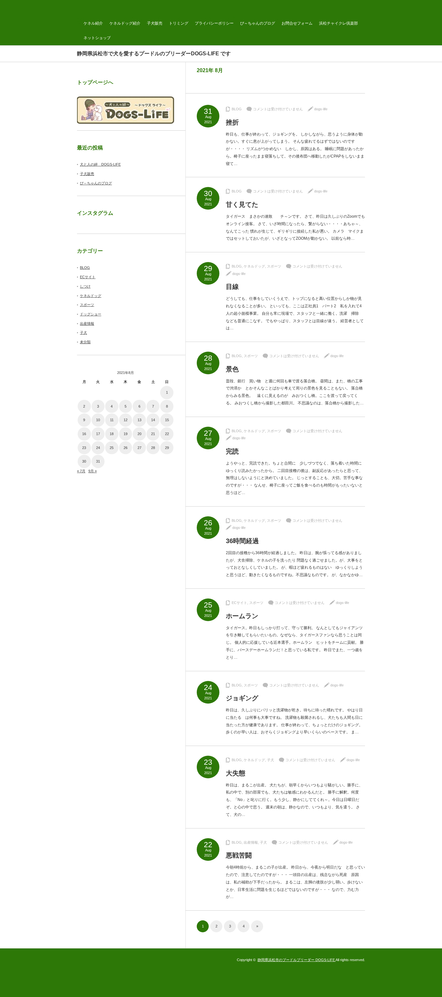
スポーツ (274, 266)
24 (98, 448)
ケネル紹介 (93, 23)
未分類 (85, 342)
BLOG (237, 109)
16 (84, 434)
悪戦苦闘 (239, 855)
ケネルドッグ (254, 266)
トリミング (178, 23)
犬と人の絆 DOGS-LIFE (100, 164)
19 (125, 434)
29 (167, 448)
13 (139, 420)
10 (98, 420)
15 (167, 420)
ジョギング (242, 698)
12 (125, 420)
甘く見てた (242, 204)
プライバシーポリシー (214, 23)
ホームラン (242, 615)
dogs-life (320, 109)
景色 (232, 369)
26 (125, 448)
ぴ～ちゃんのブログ (257, 23)
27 (139, 448)
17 (98, 434)
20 (139, 434)
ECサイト (239, 603)
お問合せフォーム (297, 23)
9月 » (92, 471)
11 (112, 420)
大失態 (235, 773)
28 (153, 448)
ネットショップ (97, 38)
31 (98, 461)
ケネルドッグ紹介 (124, 23)
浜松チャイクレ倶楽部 (338, 23)
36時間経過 (242, 540)
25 (112, 448)
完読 (232, 451)
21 (153, 434)
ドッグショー (90, 314)
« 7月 (81, 471)
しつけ (85, 286)
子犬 (270, 760)
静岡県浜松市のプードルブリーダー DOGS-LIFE (297, 960)
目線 (232, 286)
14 (153, 420)
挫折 (232, 122)
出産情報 (251, 842)
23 (84, 448)
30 (84, 461)
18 (112, 434)
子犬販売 (154, 23)
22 (167, 434)
